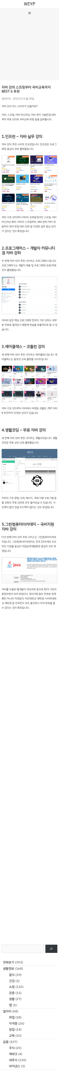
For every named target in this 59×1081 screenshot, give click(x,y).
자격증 (13, 1023)
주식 (12, 1048)
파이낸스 (14, 1066)
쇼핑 (12, 986)
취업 (12, 1017)
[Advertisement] (29, 49)
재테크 (13, 1054)
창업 (12, 1029)
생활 (12, 999)
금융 (6, 1041)
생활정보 (8, 968)
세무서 (13, 1060)
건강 (12, 981)
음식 (12, 974)
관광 (12, 992)
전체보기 (8, 962)
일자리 (7, 1011)
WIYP (29, 3)
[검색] (51, 949)
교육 (12, 1035)
